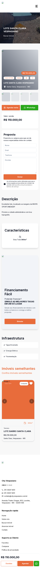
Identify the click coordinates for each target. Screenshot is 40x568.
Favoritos (5, 543)
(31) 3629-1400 (9, 490)
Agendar (25, 563)
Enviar (20, 177)
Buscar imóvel (9, 36)
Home (4, 516)
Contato (5, 530)
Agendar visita (12, 108)
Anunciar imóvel (7, 526)
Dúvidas (9, 563)
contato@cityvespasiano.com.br (15, 496)
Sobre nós (5, 519)
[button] (4, 401)
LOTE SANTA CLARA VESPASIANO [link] (16, 39)
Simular (20, 321)
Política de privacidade (10, 550)
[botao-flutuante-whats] (36, 563)
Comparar (5, 546)
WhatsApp (31, 108)
